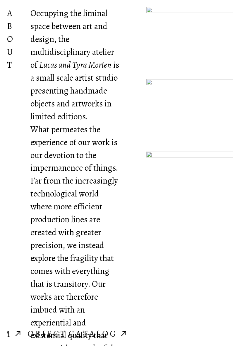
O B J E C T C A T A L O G (75, 334)
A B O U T (10, 39)
